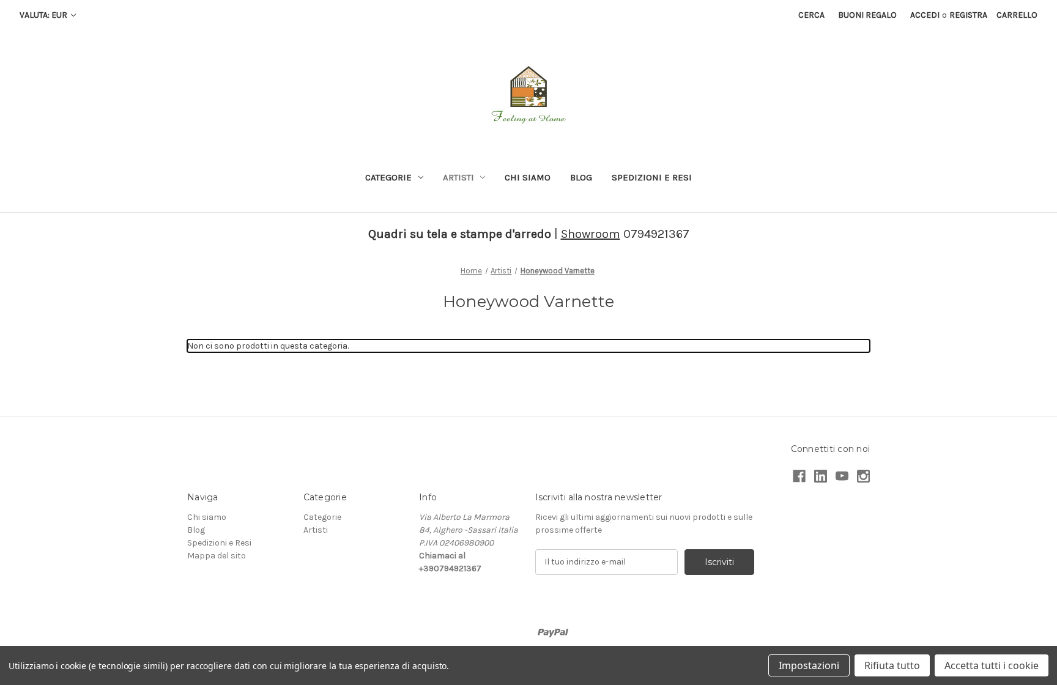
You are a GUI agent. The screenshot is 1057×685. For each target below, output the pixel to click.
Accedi (925, 15)
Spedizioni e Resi (652, 177)
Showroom (590, 234)
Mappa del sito (216, 555)
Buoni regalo (867, 15)
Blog (581, 177)
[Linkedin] (820, 476)
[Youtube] (842, 476)
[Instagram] (863, 476)
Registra (968, 15)
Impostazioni (809, 665)
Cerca (811, 15)
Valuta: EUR (44, 15)
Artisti (458, 177)
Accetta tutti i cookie (991, 665)
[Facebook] (799, 476)
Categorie (388, 177)
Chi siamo (528, 177)
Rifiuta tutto (892, 665)
